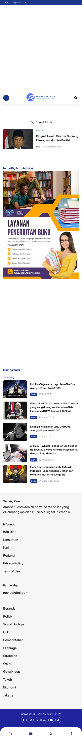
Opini (7, 663)
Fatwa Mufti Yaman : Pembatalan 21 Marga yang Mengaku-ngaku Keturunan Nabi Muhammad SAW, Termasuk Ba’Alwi (54, 407)
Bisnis (33, 460)
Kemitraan (10, 539)
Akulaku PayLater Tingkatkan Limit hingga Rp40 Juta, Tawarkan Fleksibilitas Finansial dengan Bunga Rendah (54, 449)
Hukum (8, 632)
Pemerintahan (13, 640)
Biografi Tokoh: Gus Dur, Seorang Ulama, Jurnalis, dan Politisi (57, 138)
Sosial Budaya (13, 624)
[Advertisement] (41, 48)
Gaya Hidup (11, 671)
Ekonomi (9, 687)
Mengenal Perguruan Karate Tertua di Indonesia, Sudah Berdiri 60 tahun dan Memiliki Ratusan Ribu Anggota (51, 470)
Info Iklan (9, 531)
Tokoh (7, 679)
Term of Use (11, 571)
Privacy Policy (13, 563)
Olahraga (10, 648)
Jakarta (8, 695)
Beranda (9, 608)
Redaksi (9, 555)
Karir (6, 547)
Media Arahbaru (44, 713)
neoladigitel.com (15, 592)
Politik (7, 616)
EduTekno (10, 655)
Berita (39, 130)
